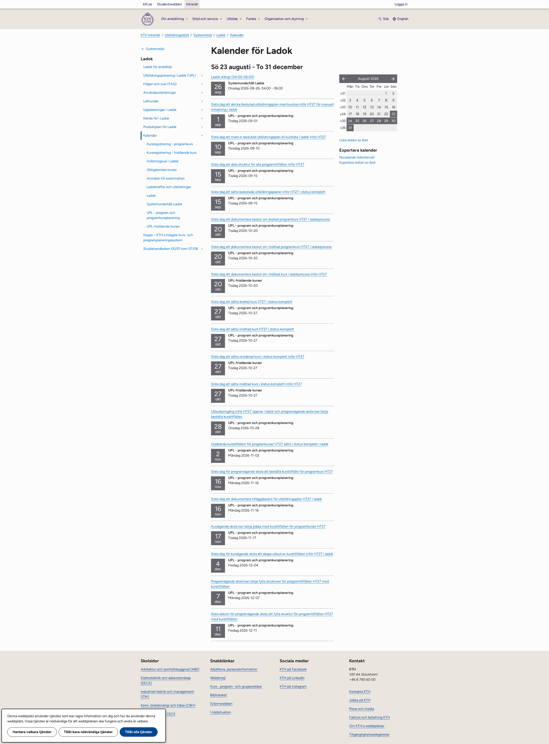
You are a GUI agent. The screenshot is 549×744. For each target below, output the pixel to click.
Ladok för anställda (157, 67)
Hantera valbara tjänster (32, 732)
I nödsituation (220, 712)
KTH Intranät (150, 35)
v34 (343, 114)
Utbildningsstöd (177, 35)
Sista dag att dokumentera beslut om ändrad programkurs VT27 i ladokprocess (270, 219)
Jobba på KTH (359, 700)
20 (372, 114)
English (402, 19)
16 (393, 107)
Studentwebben (169, 4)
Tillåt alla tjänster (138, 732)
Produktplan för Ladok (159, 127)
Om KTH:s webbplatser (366, 726)
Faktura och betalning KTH (369, 717)
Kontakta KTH (359, 692)
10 (350, 107)
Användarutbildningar (159, 93)
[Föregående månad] (343, 78)
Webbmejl (218, 678)
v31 (342, 93)
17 (350, 114)
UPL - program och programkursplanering (163, 215)
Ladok (220, 35)
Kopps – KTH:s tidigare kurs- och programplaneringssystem (168, 237)
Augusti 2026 (368, 79)
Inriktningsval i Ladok (162, 161)
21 (379, 114)
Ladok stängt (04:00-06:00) (232, 77)
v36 (343, 128)
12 (364, 107)
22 (386, 114)
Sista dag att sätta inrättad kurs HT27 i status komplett (252, 329)
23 (393, 114)
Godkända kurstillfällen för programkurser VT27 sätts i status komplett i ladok (269, 444)
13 (372, 107)
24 (350, 121)
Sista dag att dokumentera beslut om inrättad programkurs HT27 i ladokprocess (271, 247)
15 (386, 107)
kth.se (147, 4)
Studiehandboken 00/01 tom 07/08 (170, 249)
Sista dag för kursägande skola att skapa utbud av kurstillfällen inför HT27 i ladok (272, 554)
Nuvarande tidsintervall (356, 157)
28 (379, 121)
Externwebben (221, 704)
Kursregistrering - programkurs (170, 144)
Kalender (237, 35)
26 (365, 121)
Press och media (361, 709)
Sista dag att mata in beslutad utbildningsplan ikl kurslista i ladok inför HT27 (268, 137)
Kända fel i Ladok (156, 118)
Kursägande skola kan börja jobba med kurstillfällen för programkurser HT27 (268, 526)
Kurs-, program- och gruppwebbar (236, 686)
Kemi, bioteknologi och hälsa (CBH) (168, 705)
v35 (343, 121)
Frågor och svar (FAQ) (160, 84)
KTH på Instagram (293, 686)
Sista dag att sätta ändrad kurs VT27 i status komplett (251, 302)
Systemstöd (202, 35)
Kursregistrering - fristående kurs (171, 153)
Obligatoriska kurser (162, 170)
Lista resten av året (353, 140)
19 (364, 114)
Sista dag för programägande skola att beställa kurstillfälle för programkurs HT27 (272, 471)
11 (357, 107)
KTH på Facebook (293, 669)
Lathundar (150, 101)
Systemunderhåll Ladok (164, 204)
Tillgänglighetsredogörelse (369, 734)
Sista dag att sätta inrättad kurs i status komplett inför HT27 (256, 384)
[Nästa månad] (393, 78)
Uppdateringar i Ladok (159, 110)
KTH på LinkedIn (292, 678)
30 (393, 121)
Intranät (192, 4)
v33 (343, 107)
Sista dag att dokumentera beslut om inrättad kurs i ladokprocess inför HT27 (269, 274)
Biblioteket (218, 695)
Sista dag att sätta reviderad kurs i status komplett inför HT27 (257, 357)
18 (357, 114)
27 (372, 121)
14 (379, 107)
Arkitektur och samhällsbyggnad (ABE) (170, 669)
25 (357, 121)
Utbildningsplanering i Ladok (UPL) (169, 75)
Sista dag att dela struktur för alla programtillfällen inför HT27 (257, 164)
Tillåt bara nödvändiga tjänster (88, 732)
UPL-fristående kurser (163, 226)
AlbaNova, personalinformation (233, 669)
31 (350, 128)
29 (386, 121)
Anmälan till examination (166, 178)
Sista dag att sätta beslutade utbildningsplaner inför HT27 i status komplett (268, 192)
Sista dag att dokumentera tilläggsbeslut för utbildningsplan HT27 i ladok (266, 499)
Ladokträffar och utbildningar (169, 187)
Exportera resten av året (357, 162)
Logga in (401, 4)
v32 (343, 100)
